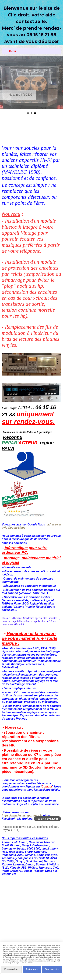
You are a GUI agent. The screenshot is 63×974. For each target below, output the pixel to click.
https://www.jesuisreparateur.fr (22, 815)
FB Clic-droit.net (47, 818)
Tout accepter (52, 969)
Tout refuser (32, 969)
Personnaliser (11, 969)
